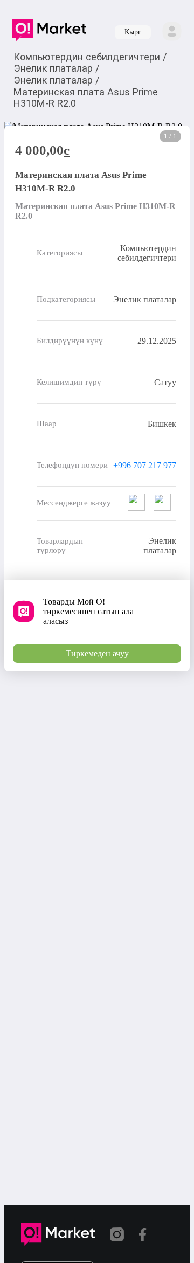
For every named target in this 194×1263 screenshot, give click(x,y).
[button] (49, 32)
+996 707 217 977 (144, 465)
